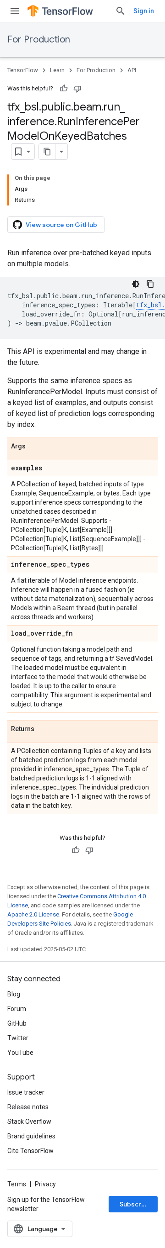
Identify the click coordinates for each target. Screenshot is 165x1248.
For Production (38, 39)
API (131, 70)
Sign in (143, 11)
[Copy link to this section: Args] (35, 446)
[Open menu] (15, 11)
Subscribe (135, 1204)
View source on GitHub (61, 225)
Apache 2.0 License (33, 914)
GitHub (17, 1023)
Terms (16, 1184)
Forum (16, 1008)
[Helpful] (64, 88)
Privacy (45, 1184)
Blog (13, 994)
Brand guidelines (31, 1136)
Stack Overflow (29, 1121)
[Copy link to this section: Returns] (43, 729)
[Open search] (120, 10)
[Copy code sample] (150, 284)
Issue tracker (25, 1092)
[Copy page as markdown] (47, 151)
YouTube (20, 1052)
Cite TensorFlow (30, 1150)
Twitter (17, 1038)
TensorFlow (22, 70)
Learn (57, 70)
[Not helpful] (77, 88)
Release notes (28, 1107)
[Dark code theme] (135, 284)
